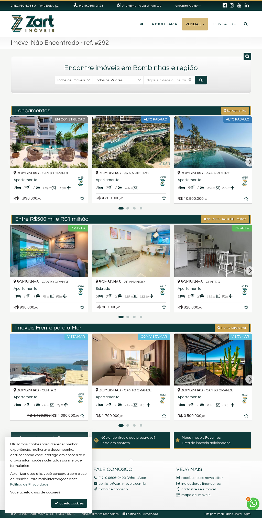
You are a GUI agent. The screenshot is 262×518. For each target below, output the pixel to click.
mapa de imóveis (195, 495)
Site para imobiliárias (219, 514)
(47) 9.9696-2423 (91, 5)
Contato (223, 24)
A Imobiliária (164, 24)
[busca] (246, 24)
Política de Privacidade (142, 514)
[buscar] (201, 80)
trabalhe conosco (113, 489)
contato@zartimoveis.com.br (123, 484)
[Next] (249, 162)
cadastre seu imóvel (198, 489)
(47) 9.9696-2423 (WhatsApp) (122, 478)
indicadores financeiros (201, 484)
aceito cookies (71, 503)
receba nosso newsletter (202, 478)
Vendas (193, 24)
